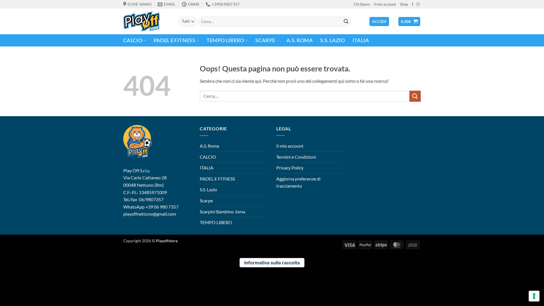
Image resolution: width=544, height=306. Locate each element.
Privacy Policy (289, 167)
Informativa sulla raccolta (272, 262)
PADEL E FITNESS (174, 40)
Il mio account (385, 4)
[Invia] (346, 21)
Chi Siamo (362, 4)
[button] (409, 21)
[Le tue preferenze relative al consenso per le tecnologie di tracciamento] (534, 296)
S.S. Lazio (332, 40)
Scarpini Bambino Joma (222, 211)
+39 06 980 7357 (161, 206)
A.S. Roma (299, 40)
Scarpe (265, 40)
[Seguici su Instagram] (418, 5)
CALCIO (132, 40)
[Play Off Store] (146, 21)
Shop (404, 4)
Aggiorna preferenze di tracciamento (298, 182)
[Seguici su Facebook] (412, 5)
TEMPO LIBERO (225, 40)
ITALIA (360, 40)
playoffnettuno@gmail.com (149, 213)
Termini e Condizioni (296, 157)
